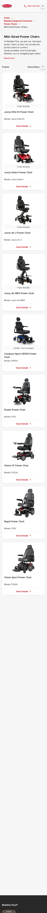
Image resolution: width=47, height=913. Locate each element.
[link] (16, 26)
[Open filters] (42, 67)
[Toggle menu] (42, 6)
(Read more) (9, 58)
